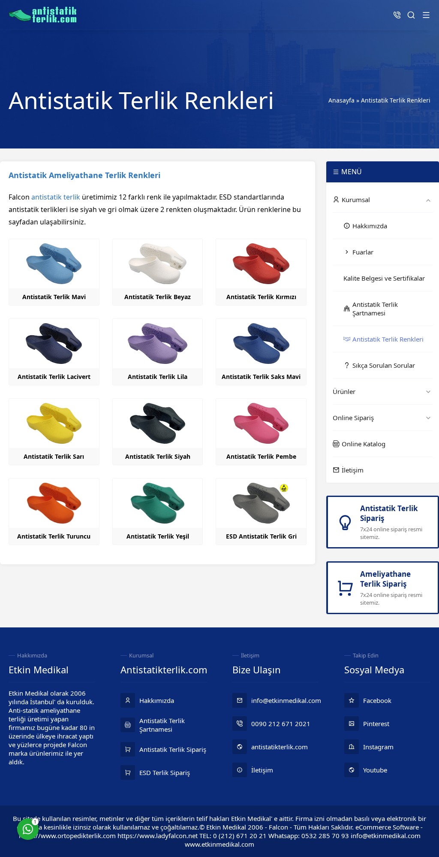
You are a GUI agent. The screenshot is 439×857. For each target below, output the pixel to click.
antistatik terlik (55, 197)
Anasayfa (341, 100)
